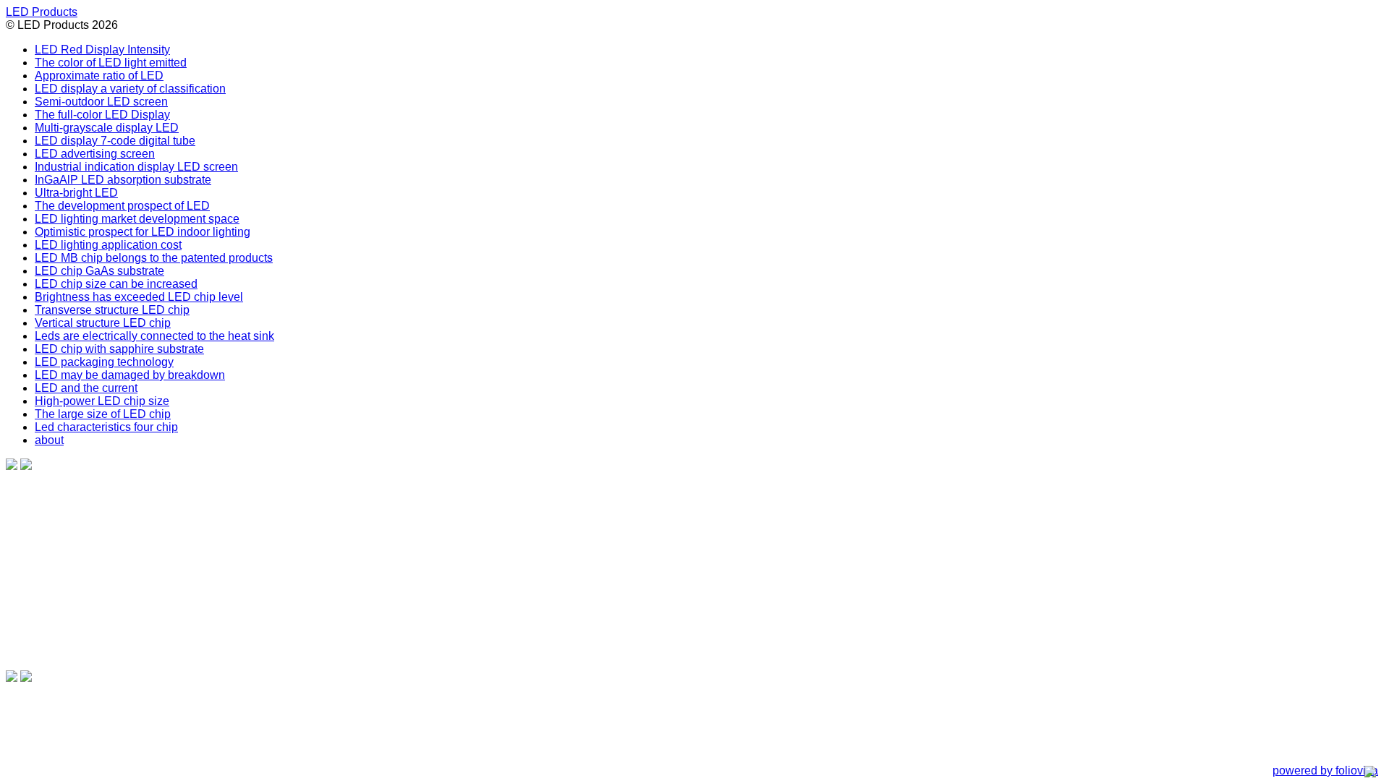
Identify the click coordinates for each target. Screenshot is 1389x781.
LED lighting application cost (108, 245)
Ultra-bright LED (76, 193)
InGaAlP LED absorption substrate (123, 180)
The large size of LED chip (103, 414)
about (49, 440)
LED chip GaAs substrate (99, 271)
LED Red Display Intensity (102, 49)
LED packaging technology (104, 362)
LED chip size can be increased (116, 284)
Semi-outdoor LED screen (101, 101)
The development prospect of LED (122, 206)
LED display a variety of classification (130, 88)
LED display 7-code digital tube (115, 141)
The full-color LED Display (102, 114)
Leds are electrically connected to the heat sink (154, 336)
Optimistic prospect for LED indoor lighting (142, 232)
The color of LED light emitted (111, 62)
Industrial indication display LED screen (136, 167)
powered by (1325, 770)
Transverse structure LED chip (112, 310)
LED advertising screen (95, 154)
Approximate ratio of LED (99, 75)
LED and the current (86, 388)
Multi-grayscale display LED (107, 127)
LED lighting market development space (137, 219)
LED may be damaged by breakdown (130, 375)
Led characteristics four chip (106, 427)
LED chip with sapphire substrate (119, 349)
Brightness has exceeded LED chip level (139, 297)
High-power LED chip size (102, 401)
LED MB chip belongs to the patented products (154, 258)
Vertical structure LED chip (103, 323)
